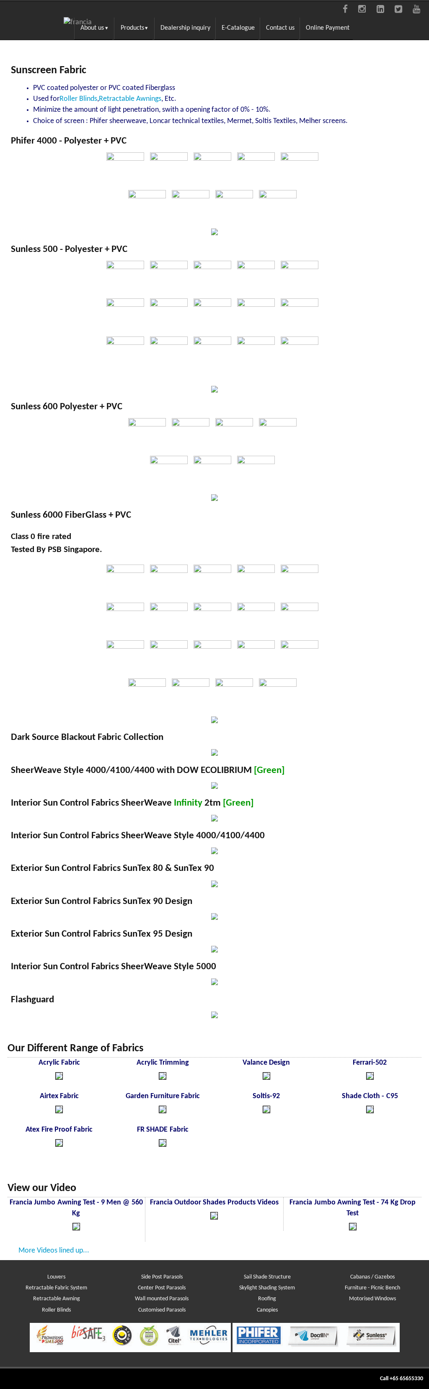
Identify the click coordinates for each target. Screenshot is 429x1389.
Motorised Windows (372, 1299)
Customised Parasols (162, 1310)
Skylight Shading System (267, 1288)
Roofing (267, 1299)
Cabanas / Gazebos (372, 1277)
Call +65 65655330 (401, 1379)
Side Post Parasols (162, 1277)
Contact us (280, 28)
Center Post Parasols (162, 1288)
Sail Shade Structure (267, 1277)
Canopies (267, 1310)
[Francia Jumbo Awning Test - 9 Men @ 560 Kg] (76, 1228)
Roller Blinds (56, 1310)
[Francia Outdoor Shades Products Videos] (214, 1217)
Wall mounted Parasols (162, 1299)
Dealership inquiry (185, 28)
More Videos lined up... (53, 1250)
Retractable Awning (56, 1299)
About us (92, 28)
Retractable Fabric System (56, 1288)
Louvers (56, 1277)
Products (132, 28)
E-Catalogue (238, 28)
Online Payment (327, 28)
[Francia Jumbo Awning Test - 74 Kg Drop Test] (353, 1228)
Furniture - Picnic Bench (372, 1288)
